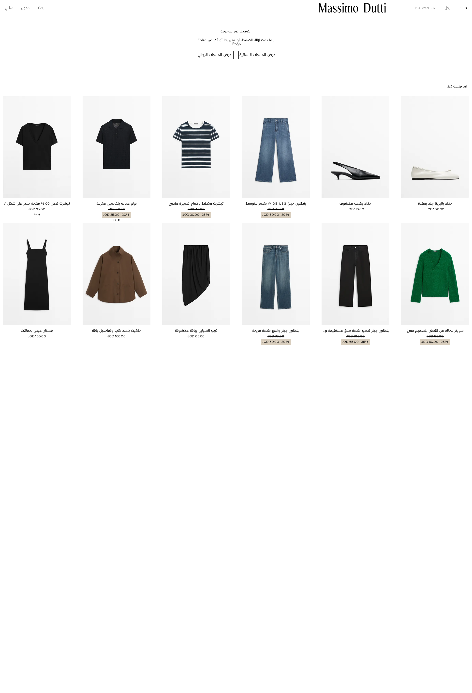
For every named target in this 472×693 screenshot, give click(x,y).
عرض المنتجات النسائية (257, 55)
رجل (447, 8)
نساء (463, 8)
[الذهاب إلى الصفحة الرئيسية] (352, 8)
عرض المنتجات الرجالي (214, 55)
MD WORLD (425, 8)
